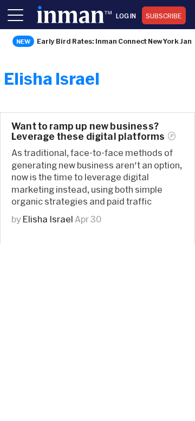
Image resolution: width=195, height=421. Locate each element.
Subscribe (164, 15)
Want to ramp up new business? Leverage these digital (88, 131)
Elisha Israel (48, 219)
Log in (126, 15)
